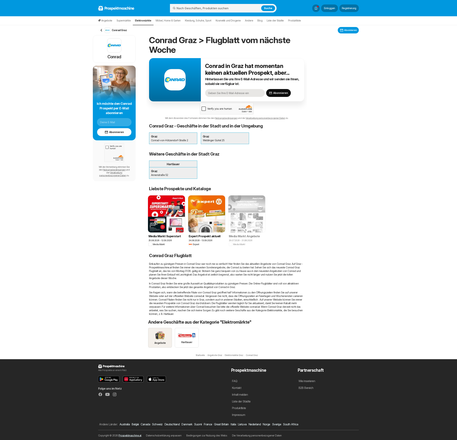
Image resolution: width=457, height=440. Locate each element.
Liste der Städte (275, 20)
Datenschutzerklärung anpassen (163, 435)
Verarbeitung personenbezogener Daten (265, 118)
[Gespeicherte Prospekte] (316, 8)
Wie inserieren (306, 381)
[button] (108, 379)
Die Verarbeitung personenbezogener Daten (257, 435)
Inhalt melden (240, 394)
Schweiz (157, 424)
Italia (233, 424)
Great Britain (221, 424)
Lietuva (242, 424)
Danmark (186, 424)
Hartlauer (168, 313)
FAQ (234, 381)
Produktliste (294, 20)
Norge (266, 424)
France (208, 424)
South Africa (290, 424)
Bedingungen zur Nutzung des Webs (206, 435)
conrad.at (199, 296)
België (135, 424)
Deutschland (172, 424)
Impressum (238, 415)
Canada (145, 424)
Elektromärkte (274, 310)
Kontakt (236, 388)
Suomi (198, 424)
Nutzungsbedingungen (226, 118)
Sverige (276, 424)
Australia (124, 424)
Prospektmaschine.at (130, 435)
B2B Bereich (305, 388)
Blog (259, 20)
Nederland (254, 424)
